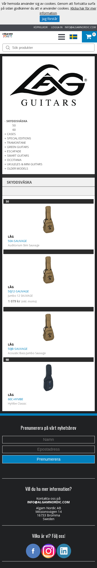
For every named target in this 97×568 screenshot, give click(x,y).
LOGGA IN (56, 27)
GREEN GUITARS (18, 147)
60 (14, 130)
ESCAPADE (14, 151)
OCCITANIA (14, 160)
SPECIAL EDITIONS (19, 138)
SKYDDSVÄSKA (16, 121)
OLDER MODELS (17, 168)
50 (14, 125)
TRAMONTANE (16, 143)
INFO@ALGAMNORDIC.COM (80, 27)
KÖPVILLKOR (40, 27)
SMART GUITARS (18, 155)
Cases (11, 134)
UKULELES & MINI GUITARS (24, 164)
